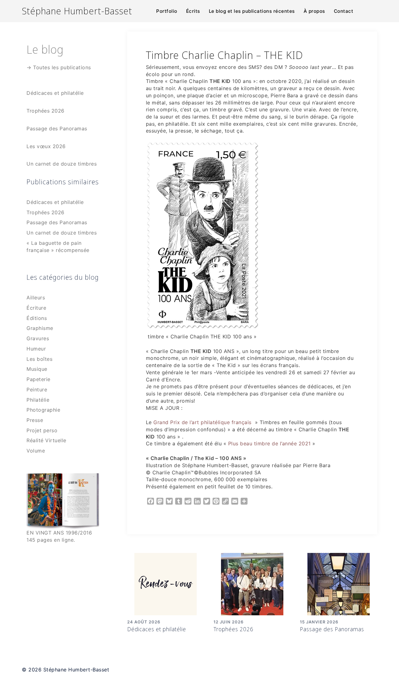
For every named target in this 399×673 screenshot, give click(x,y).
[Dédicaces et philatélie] (165, 583)
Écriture (36, 308)
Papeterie (38, 379)
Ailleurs (35, 297)
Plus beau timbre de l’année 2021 (269, 443)
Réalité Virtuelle (46, 440)
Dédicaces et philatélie (156, 629)
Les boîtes (39, 359)
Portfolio (166, 11)
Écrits (193, 11)
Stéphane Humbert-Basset (77, 11)
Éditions (36, 318)
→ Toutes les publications (58, 67)
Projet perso (41, 430)
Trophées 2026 (233, 629)
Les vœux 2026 (46, 146)
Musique (36, 369)
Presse (34, 420)
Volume (35, 451)
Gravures (37, 338)
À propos (314, 11)
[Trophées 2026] (252, 583)
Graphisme (39, 328)
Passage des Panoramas (332, 629)
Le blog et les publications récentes (252, 11)
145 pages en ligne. (50, 540)
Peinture (36, 389)
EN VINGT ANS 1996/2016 (59, 533)
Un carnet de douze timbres (61, 164)
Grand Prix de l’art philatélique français (202, 422)
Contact (343, 11)
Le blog (45, 49)
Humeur (36, 349)
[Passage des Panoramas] (338, 583)
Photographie (43, 410)
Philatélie (37, 400)
